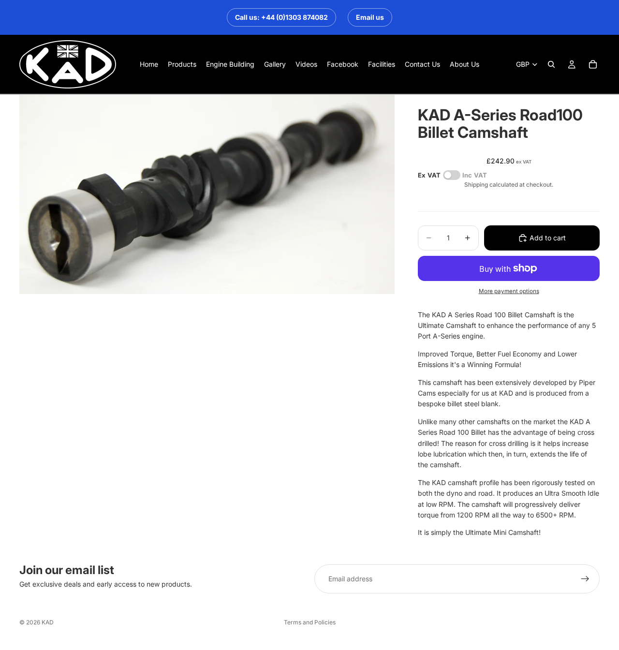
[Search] (551, 64)
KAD (48, 622)
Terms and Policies (310, 622)
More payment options (509, 291)
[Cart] (593, 64)
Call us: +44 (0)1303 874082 (281, 17)
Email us (370, 17)
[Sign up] (585, 579)
